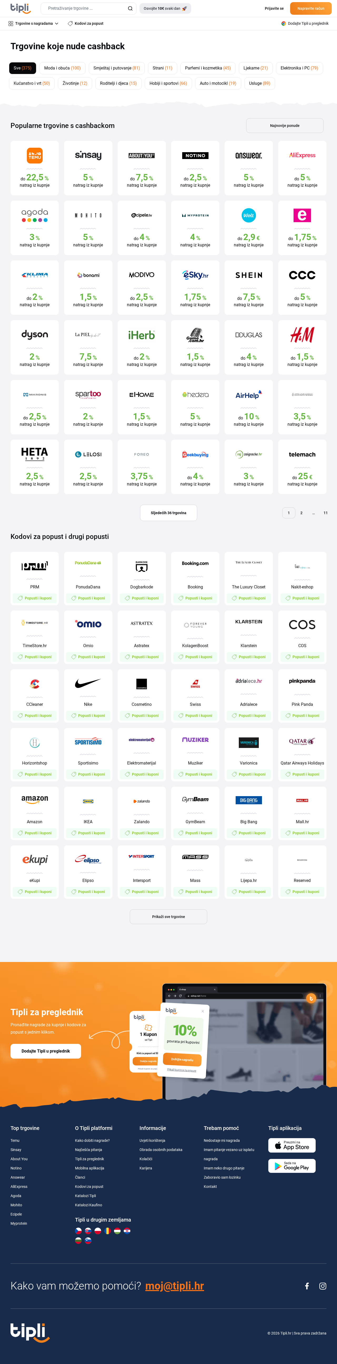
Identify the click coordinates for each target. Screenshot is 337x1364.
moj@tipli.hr (174, 1286)
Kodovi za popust (89, 1186)
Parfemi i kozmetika (208, 68)
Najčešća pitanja (88, 1150)
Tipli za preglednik (89, 1159)
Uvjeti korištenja (152, 1140)
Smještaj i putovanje (116, 68)
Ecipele (16, 1214)
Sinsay (16, 1150)
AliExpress (19, 1186)
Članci (80, 1177)
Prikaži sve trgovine (168, 917)
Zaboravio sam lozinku (222, 1177)
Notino (16, 1168)
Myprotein (19, 1223)
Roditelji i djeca (118, 83)
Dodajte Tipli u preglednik (46, 1051)
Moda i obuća (62, 68)
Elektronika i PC (299, 68)
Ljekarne (256, 68)
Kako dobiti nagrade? (92, 1140)
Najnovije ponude (285, 125)
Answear (18, 1177)
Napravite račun (311, 8)
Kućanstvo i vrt (32, 83)
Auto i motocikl (218, 83)
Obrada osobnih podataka (161, 1150)
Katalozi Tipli (85, 1196)
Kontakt (210, 1186)
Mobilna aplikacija (89, 1168)
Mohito (16, 1205)
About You (19, 1159)
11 (326, 513)
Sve (23, 68)
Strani (162, 68)
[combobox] (88, 8)
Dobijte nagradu (182, 1059)
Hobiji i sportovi (168, 83)
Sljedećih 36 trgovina (168, 513)
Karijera (146, 1168)
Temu (15, 1140)
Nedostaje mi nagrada (222, 1140)
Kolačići (146, 1159)
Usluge (259, 83)
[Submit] (130, 8)
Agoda (16, 1196)
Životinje (75, 83)
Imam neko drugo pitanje (224, 1168)
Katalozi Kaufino (88, 1205)
